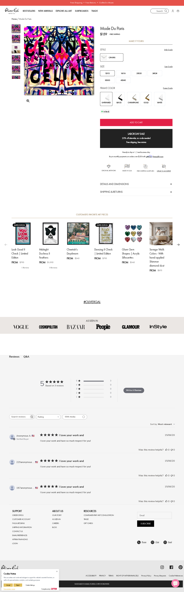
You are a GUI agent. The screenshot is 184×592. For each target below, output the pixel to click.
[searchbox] (19, 417)
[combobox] (159, 11)
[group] (59, 64)
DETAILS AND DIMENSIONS (114, 184)
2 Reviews (111, 264)
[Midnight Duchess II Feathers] (50, 233)
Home (14, 18)
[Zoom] (27, 101)
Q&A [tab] (26, 356)
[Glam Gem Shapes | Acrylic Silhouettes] (133, 233)
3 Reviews (56, 268)
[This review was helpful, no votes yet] (166, 449)
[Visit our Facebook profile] (171, 567)
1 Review (28, 268)
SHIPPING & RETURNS (111, 191)
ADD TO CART (136, 122)
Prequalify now (158, 156)
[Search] (165, 10)
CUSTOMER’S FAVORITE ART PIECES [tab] (92, 214)
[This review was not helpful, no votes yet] (172, 449)
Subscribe (145, 523)
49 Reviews (166, 276)
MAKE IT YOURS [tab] (136, 41)
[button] (178, 244)
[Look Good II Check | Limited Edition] (23, 233)
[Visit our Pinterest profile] (180, 567)
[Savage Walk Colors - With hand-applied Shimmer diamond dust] (161, 233)
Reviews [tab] (14, 356)
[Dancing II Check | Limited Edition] (105, 233)
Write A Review (133, 390)
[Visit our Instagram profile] (162, 567)
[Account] (172, 10)
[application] (175, 583)
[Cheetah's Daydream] (78, 233)
